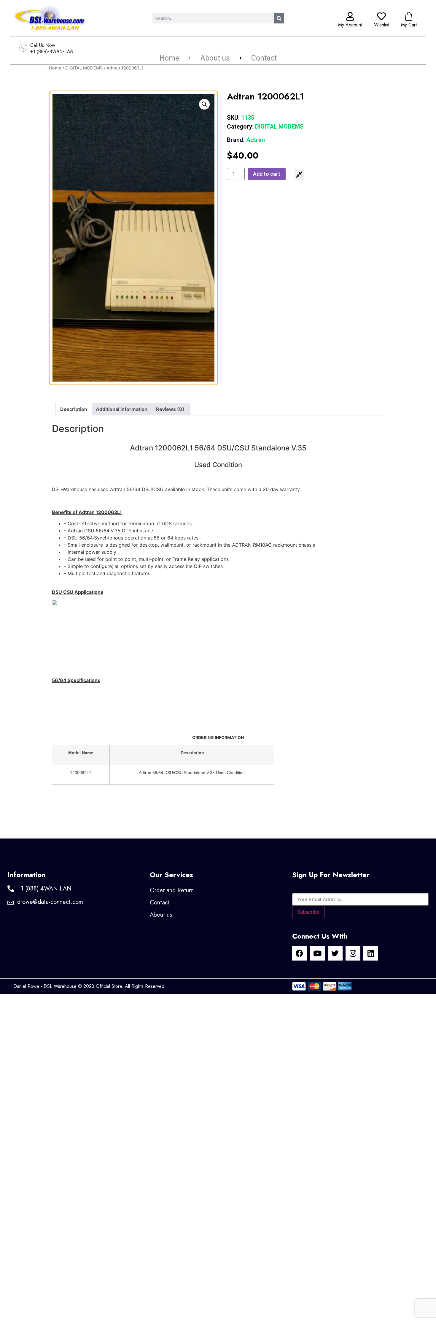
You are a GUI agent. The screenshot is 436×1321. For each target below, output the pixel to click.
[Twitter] (335, 953)
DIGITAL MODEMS (84, 68)
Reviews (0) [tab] (170, 409)
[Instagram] (353, 953)
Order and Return (172, 890)
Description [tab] (73, 409)
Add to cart (266, 174)
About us (215, 58)
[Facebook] (299, 953)
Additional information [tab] (121, 409)
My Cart (409, 24)
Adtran (246, 139)
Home (169, 58)
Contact (264, 58)
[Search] (279, 18)
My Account (350, 24)
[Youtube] (317, 953)
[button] (204, 104)
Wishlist (381, 24)
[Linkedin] (370, 953)
